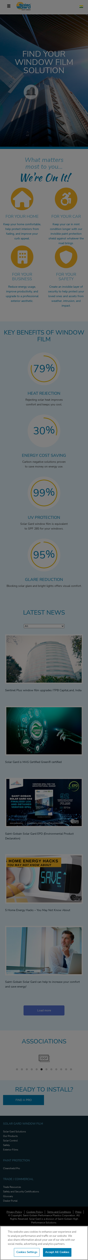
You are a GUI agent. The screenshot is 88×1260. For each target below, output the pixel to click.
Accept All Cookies (57, 1252)
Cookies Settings (26, 1252)
